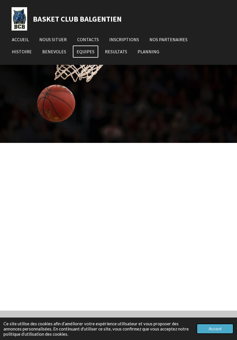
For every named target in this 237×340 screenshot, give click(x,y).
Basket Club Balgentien (77, 19)
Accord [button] (215, 328)
